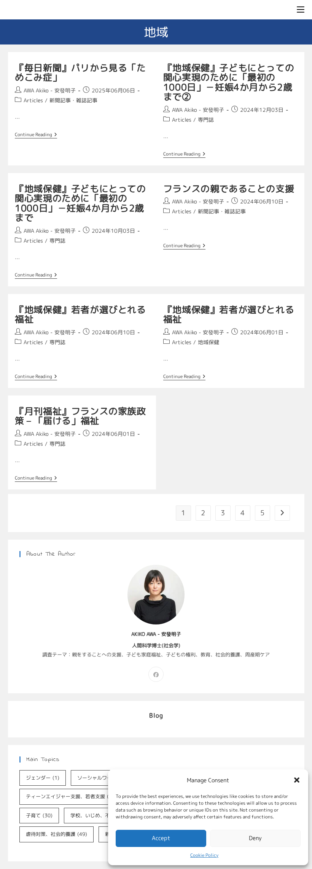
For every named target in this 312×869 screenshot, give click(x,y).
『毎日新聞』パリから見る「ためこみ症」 (80, 72)
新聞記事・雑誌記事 (73, 100)
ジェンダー (42, 777)
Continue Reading (36, 135)
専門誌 (206, 119)
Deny (255, 838)
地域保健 (208, 342)
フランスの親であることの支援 (228, 188)
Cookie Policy (204, 855)
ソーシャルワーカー (105, 777)
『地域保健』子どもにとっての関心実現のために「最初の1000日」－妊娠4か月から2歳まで (80, 203)
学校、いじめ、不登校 (101, 815)
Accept (161, 838)
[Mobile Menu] (300, 9)
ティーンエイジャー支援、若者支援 (71, 796)
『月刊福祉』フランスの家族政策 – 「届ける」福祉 (80, 416)
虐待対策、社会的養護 (56, 834)
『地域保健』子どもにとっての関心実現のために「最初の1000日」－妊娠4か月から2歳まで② (228, 82)
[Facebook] (156, 674)
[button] (297, 780)
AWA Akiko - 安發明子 (50, 90)
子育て (39, 815)
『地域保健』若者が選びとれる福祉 (80, 314)
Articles (33, 100)
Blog (156, 715)
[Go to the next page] (282, 513)
